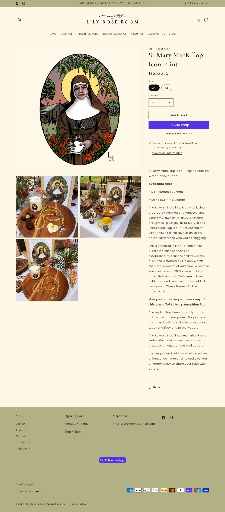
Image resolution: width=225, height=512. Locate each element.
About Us (22, 430)
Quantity (154, 95)
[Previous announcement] (75, 3)
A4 (154, 87)
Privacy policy (78, 503)
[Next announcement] (150, 3)
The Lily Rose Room (35, 503)
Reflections (23, 448)
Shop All (21, 436)
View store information (167, 153)
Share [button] (156, 387)
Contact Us (23, 442)
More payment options (179, 133)
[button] (20, 20)
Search (20, 424)
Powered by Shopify (57, 503)
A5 (166, 87)
